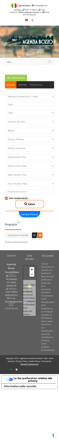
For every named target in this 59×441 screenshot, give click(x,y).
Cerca (31, 204)
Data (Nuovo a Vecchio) (17, 235)
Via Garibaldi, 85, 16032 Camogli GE (11, 282)
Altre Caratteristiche (18, 198)
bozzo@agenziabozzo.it (31, 12)
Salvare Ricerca (29, 214)
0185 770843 (30, 10)
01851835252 (11, 295)
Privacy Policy (22, 361)
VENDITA (11, 85)
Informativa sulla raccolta (20, 386)
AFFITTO (22, 85)
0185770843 (11, 292)
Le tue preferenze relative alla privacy (33, 379)
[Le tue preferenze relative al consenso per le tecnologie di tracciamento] (53, 435)
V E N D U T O (36, 85)
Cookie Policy (34, 361)
